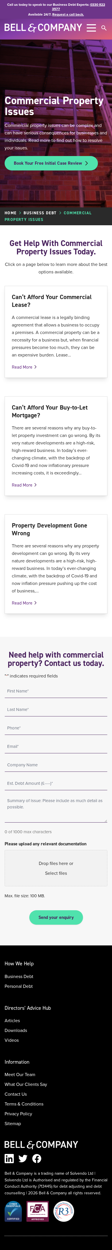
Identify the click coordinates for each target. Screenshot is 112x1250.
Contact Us (16, 1094)
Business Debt (40, 212)
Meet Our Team (20, 1074)
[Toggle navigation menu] (91, 28)
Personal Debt (19, 986)
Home (11, 212)
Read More (22, 367)
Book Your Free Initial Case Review (48, 163)
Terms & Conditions (24, 1104)
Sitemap (13, 1123)
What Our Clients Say (26, 1084)
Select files (56, 873)
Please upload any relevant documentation (45, 844)
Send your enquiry (56, 917)
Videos (12, 1040)
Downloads (16, 1030)
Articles (12, 1020)
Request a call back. (68, 14)
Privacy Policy (18, 1113)
